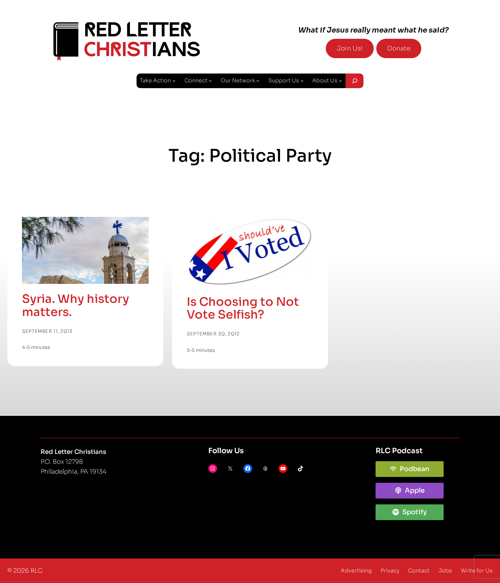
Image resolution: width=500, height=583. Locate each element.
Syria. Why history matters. (75, 306)
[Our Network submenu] (258, 80)
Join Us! (350, 48)
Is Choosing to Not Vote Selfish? (243, 309)
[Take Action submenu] (174, 80)
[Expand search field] (354, 81)
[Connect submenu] (210, 80)
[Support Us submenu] (302, 80)
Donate (398, 48)
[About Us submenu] (340, 80)
